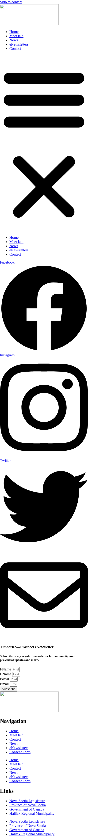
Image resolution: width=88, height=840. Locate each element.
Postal (5, 679)
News (13, 40)
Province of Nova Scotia (27, 805)
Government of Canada (26, 809)
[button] (44, 143)
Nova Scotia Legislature (27, 801)
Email (5, 684)
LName (6, 674)
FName (6, 669)
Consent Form (20, 752)
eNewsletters (18, 44)
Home (14, 32)
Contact (15, 49)
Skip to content (11, 2)
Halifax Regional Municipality (31, 813)
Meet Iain (16, 36)
